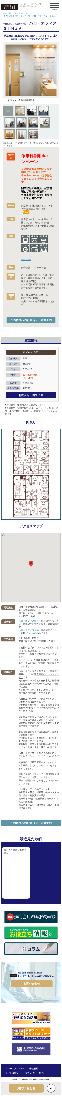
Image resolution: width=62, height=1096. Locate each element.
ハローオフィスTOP (15, 1068)
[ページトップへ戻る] (51, 1088)
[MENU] (52, 5)
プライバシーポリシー (35, 1073)
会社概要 (33, 1068)
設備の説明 (26, 260)
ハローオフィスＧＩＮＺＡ (43, 16)
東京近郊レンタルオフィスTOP (16, 13)
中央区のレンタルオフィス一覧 (17, 16)
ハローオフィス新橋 (29, 630)
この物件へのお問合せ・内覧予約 (31, 320)
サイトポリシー (13, 1073)
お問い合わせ (32, 983)
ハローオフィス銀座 (29, 621)
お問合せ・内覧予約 (31, 395)
